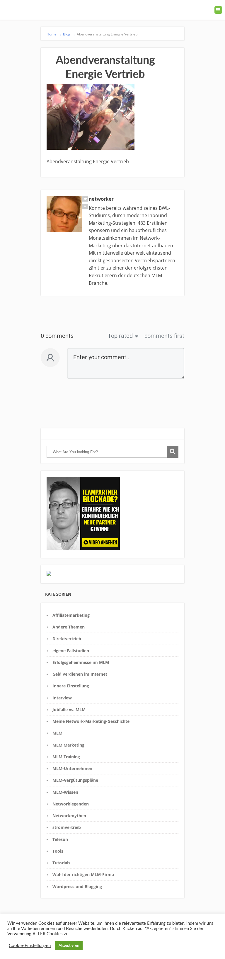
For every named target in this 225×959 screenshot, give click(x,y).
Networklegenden (70, 804)
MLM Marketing (68, 745)
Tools (57, 851)
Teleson (60, 839)
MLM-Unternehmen (72, 768)
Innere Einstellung (70, 686)
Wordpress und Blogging (77, 886)
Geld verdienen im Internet (79, 674)
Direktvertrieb (66, 638)
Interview (62, 698)
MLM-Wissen (65, 792)
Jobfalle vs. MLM (69, 709)
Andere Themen (68, 627)
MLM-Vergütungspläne (75, 780)
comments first (164, 335)
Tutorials (61, 863)
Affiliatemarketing (71, 615)
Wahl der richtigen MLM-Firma (83, 874)
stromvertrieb (66, 827)
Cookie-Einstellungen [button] (30, 945)
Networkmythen (69, 815)
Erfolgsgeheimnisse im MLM (80, 662)
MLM (57, 733)
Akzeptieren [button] (69, 946)
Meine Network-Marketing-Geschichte (90, 721)
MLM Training (66, 756)
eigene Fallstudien (70, 650)
